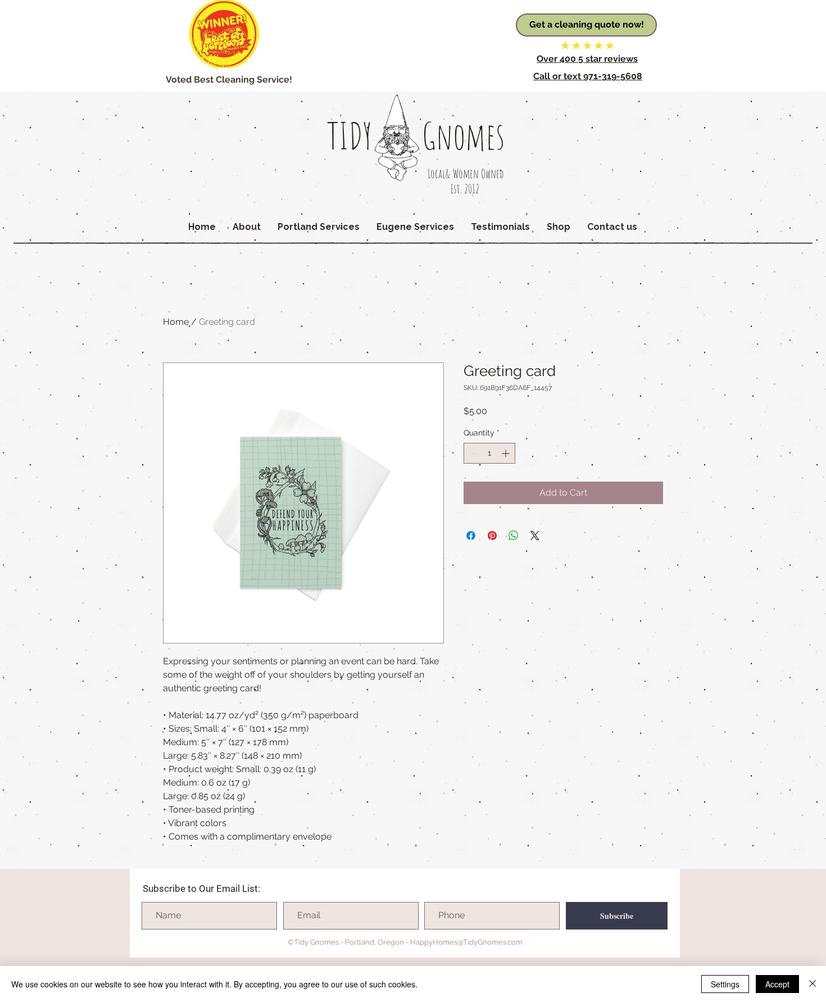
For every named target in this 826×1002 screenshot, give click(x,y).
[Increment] (507, 453)
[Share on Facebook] (471, 535)
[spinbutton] (489, 453)
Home (176, 321)
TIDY (349, 135)
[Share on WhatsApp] (513, 535)
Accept (777, 984)
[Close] (812, 984)
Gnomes (463, 135)
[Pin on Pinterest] (492, 535)
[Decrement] (472, 453)
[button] (246, 227)
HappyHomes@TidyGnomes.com (466, 942)
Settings (725, 984)
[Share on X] (535, 535)
